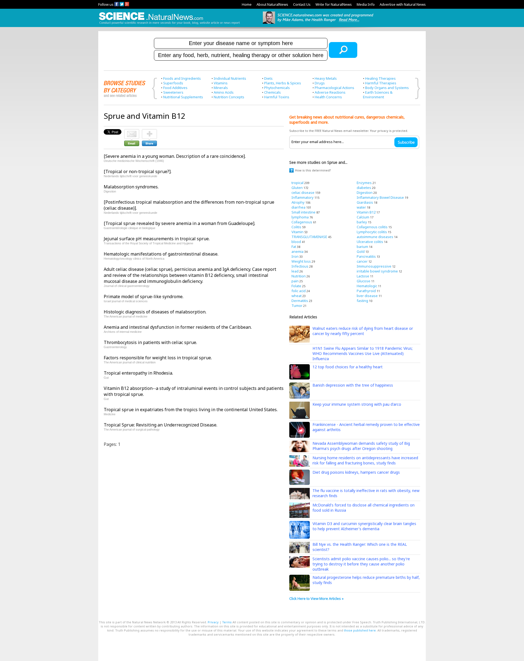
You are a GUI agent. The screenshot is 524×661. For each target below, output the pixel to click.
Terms (227, 622)
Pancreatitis (366, 256)
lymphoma (300, 217)
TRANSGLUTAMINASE (309, 236)
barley (362, 222)
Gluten (297, 187)
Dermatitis (299, 300)
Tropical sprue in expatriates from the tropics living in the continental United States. (191, 410)
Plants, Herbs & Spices (282, 83)
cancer (362, 261)
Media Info (366, 4)
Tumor (296, 305)
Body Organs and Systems (387, 87)
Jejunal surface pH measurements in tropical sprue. (157, 239)
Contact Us (302, 4)
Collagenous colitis (372, 226)
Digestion (365, 192)
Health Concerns (328, 96)
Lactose (363, 276)
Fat (293, 246)
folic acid (298, 290)
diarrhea (298, 207)
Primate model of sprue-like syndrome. (143, 297)
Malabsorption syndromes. (131, 187)
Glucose (363, 280)
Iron (295, 256)
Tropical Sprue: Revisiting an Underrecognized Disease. (160, 425)
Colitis (296, 226)
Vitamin (297, 231)
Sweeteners (173, 92)
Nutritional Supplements (183, 96)
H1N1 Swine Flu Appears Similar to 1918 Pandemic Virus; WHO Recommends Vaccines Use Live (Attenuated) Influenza (362, 353)
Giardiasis (365, 202)
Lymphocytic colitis (372, 231)
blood (296, 241)
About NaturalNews (272, 4)
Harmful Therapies (380, 83)
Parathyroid (366, 290)
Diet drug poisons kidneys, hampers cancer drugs (356, 472)
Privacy (213, 622)
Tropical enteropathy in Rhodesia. (138, 373)
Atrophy (298, 202)
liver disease (367, 295)
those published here (360, 630)
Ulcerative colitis (370, 241)
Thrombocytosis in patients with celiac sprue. (150, 342)
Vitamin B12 (366, 212)
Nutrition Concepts (229, 96)
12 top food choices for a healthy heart (347, 366)
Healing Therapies (380, 78)
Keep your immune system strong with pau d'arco (356, 404)
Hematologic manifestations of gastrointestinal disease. (161, 254)
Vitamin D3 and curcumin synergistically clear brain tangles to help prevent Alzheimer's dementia (364, 526)
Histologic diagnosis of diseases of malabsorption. (155, 312)
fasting (362, 300)
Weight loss (301, 261)
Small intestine (303, 212)
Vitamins (221, 83)
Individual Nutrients (230, 78)
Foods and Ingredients (182, 78)
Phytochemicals (277, 87)
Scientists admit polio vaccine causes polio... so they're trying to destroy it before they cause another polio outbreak (361, 564)
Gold (361, 251)
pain (295, 280)
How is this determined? (313, 170)
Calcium (363, 217)
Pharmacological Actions (334, 87)
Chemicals (272, 92)
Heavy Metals (326, 78)
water (361, 207)
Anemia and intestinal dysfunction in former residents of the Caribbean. (178, 327)
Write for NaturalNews (333, 4)
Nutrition (298, 276)
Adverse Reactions (330, 92)
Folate (296, 285)
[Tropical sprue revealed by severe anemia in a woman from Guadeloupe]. (179, 223)
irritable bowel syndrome (377, 271)
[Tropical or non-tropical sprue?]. (137, 171)
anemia (297, 251)
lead (295, 271)
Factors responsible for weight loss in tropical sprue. (158, 358)
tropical (297, 182)
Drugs (320, 83)
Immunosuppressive (374, 266)
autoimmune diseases (375, 236)
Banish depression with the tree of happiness (352, 385)
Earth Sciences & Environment (377, 94)
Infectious (299, 266)
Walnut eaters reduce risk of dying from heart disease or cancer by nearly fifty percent (362, 331)
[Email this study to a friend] (131, 131)
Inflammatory (302, 197)
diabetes (364, 187)
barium (362, 246)
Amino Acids (224, 92)
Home (247, 4)
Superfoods (173, 83)
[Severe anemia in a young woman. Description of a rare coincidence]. (175, 156)
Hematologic (367, 285)
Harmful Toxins (276, 96)
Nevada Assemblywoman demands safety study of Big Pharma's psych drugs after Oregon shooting (361, 446)
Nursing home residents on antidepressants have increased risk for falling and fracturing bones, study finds (365, 460)
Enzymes (364, 182)
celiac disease (302, 192)
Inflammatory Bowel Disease (380, 197)
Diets (268, 78)
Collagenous (301, 222)
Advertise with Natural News (403, 4)
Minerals (221, 87)
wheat (296, 295)
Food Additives (175, 87)
